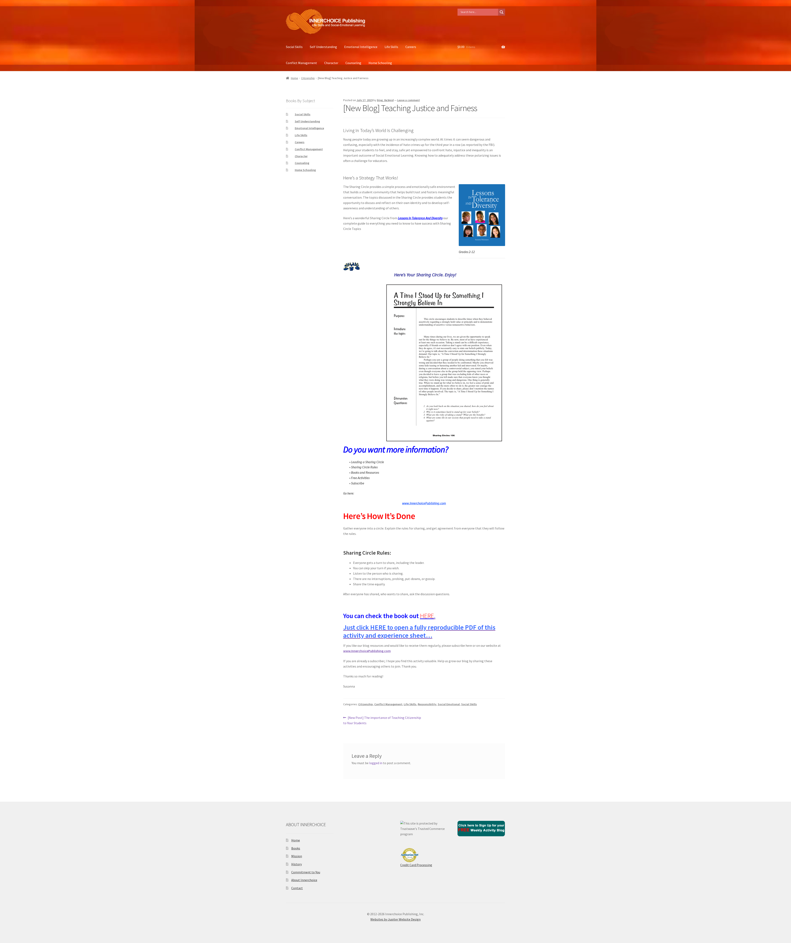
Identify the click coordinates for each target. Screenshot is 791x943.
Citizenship (308, 78)
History (296, 864)
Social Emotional (449, 704)
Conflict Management (301, 63)
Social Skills (294, 47)
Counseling (353, 63)
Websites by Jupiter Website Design (395, 919)
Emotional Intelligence (360, 47)
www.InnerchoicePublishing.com (367, 651)
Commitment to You (305, 872)
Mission (296, 856)
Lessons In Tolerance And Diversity (420, 218)
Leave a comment (408, 100)
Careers (410, 47)
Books (295, 848)
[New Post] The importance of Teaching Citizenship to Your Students (382, 720)
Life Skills (391, 47)
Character (331, 63)
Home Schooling (380, 63)
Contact (297, 888)
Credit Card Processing (416, 865)
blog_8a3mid (385, 100)
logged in (375, 763)
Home (294, 78)
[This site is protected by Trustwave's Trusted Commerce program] (424, 829)
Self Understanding (323, 47)
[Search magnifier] (501, 12)
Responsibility (427, 704)
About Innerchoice (304, 880)
